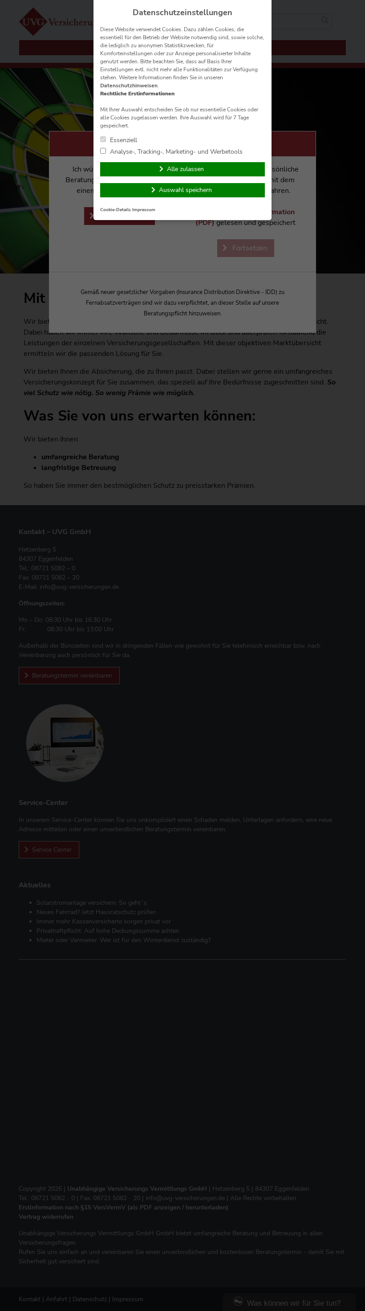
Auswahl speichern (185, 190)
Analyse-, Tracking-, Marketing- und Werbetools (175, 151)
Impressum (143, 209)
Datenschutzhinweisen (129, 85)
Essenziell (122, 139)
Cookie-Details (115, 209)
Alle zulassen (185, 169)
